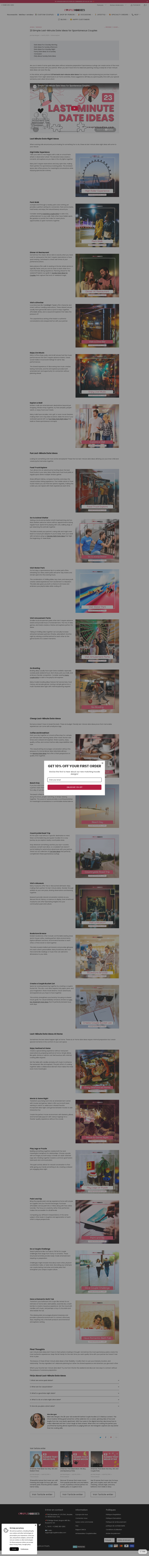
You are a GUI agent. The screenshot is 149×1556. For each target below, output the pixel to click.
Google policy (26, 1544)
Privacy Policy (17, 1544)
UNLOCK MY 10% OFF (74, 787)
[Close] (36, 1525)
